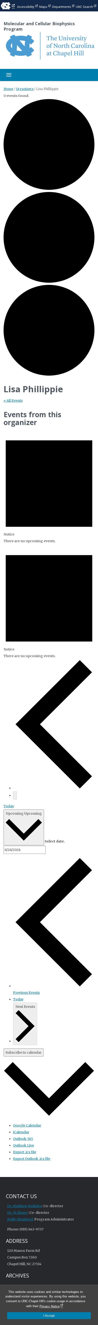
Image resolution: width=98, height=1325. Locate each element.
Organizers (25, 89)
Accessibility (25, 7)
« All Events (13, 400)
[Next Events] (15, 795)
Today (9, 806)
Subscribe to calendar (23, 1052)
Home (8, 89)
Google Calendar (27, 1125)
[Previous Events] (53, 788)
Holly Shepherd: (20, 1219)
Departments (61, 7)
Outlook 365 (23, 1139)
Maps (43, 7)
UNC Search (84, 7)
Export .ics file (24, 1152)
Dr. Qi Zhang (17, 1212)
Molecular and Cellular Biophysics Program (39, 26)
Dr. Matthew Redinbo (24, 1206)
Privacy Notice (49, 1306)
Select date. (55, 841)
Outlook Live (23, 1145)
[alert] (49, 487)
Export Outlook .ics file (31, 1159)
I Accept (49, 1315)
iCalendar (21, 1132)
